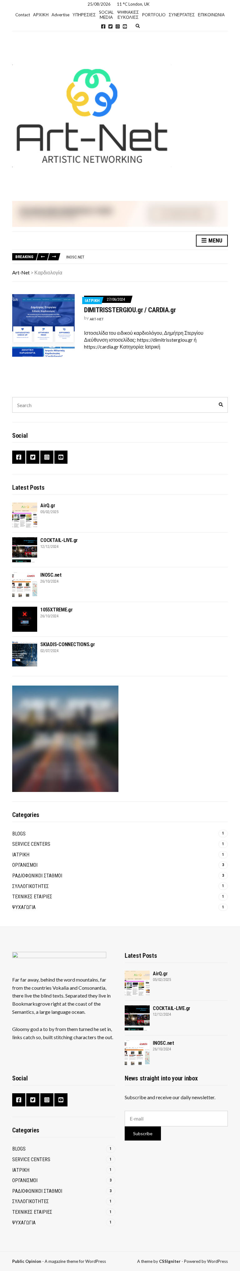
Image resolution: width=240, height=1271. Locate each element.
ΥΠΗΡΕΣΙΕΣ (84, 14)
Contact (22, 14)
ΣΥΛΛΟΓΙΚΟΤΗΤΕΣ (30, 886)
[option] (147, 257)
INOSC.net (75, 257)
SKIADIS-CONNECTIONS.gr (67, 644)
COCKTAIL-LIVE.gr (59, 540)
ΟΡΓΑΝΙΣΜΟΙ (25, 865)
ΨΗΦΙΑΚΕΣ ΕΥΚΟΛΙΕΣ (128, 15)
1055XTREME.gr (56, 610)
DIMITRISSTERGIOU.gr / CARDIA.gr (130, 310)
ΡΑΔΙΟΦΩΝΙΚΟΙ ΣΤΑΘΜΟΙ (37, 876)
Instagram (117, 26)
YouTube (124, 26)
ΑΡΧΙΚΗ (40, 14)
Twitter (110, 26)
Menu (214, 240)
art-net (97, 319)
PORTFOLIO (154, 14)
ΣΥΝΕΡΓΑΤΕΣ (182, 14)
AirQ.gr (47, 505)
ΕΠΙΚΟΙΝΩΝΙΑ (211, 14)
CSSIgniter (170, 1261)
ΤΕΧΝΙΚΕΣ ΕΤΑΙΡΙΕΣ (32, 897)
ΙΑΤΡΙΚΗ (92, 300)
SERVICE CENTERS (31, 844)
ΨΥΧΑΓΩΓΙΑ (24, 907)
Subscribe (142, 1133)
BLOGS (19, 834)
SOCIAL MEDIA (106, 15)
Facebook (103, 26)
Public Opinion (26, 1261)
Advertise (60, 14)
